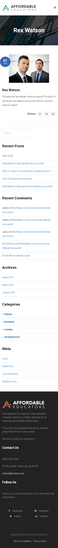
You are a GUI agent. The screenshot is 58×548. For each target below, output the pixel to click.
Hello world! (7, 155)
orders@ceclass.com (13, 473)
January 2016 (8, 292)
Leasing (8, 329)
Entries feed (7, 366)
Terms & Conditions (22, 541)
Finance (8, 314)
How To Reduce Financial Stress (17, 178)
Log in (5, 358)
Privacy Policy (39, 541)
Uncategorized (11, 337)
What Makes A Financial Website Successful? (23, 163)
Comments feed (10, 373)
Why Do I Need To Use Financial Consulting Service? (26, 171)
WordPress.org (9, 381)
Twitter (17, 516)
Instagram (44, 511)
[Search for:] (16, 133)
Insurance (9, 321)
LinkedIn (44, 516)
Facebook (17, 511)
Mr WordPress (9, 243)
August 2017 (8, 277)
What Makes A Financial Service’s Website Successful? (27, 186)
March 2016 (8, 284)
